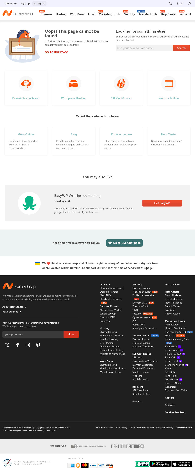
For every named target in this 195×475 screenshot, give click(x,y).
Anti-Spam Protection (144, 328)
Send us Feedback (175, 412)
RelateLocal (173, 361)
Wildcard (137, 375)
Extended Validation (143, 368)
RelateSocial (173, 350)
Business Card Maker (176, 390)
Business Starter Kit (178, 332)
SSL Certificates (141, 353)
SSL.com (137, 357)
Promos (137, 401)
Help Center (168, 14)
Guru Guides (172, 284)
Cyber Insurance (144, 317)
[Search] (190, 3)
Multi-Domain (140, 379)
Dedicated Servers (110, 346)
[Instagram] (27, 345)
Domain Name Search (112, 288)
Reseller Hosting (109, 339)
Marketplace (172, 324)
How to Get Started (175, 328)
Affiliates (170, 405)
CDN (135, 310)
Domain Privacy (141, 288)
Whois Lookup (108, 313)
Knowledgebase (174, 299)
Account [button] (185, 14)
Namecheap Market (111, 310)
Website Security (144, 291)
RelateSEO (172, 346)
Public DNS (138, 324)
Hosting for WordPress (112, 335)
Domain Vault (142, 302)
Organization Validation (145, 361)
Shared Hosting (108, 332)
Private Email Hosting (111, 350)
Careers (169, 397)
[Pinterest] (38, 345)
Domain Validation (142, 365)
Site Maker (171, 372)
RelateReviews (175, 354)
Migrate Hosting (141, 343)
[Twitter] (7, 345)
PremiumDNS (107, 317)
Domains (46, 14)
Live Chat (170, 310)
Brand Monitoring (176, 365)
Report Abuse (172, 313)
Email (91, 14)
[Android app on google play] (160, 464)
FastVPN (142, 313)
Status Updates (173, 295)
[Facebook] (17, 345)
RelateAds (172, 357)
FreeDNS (105, 321)
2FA (134, 321)
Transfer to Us (147, 14)
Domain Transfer (109, 291)
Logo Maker (173, 379)
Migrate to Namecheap (112, 354)
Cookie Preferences (184, 427)
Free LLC (174, 335)
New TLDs (105, 295)
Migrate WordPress (110, 372)
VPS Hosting (106, 343)
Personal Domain (109, 306)
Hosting (61, 14)
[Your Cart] (171, 3)
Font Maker (171, 375)
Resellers (137, 386)
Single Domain (140, 372)
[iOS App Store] (181, 464)
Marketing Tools (109, 14)
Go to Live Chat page (127, 243)
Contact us (10, 3)
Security (129, 14)
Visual (168, 368)
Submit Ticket (172, 306)
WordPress (77, 14)
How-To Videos (173, 302)
